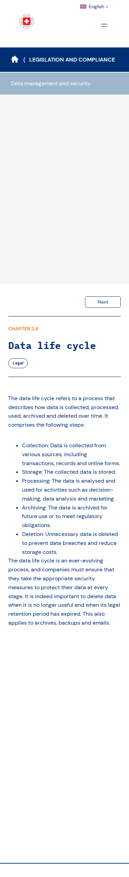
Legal (18, 363)
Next (103, 302)
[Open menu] (104, 25)
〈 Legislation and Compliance (69, 59)
